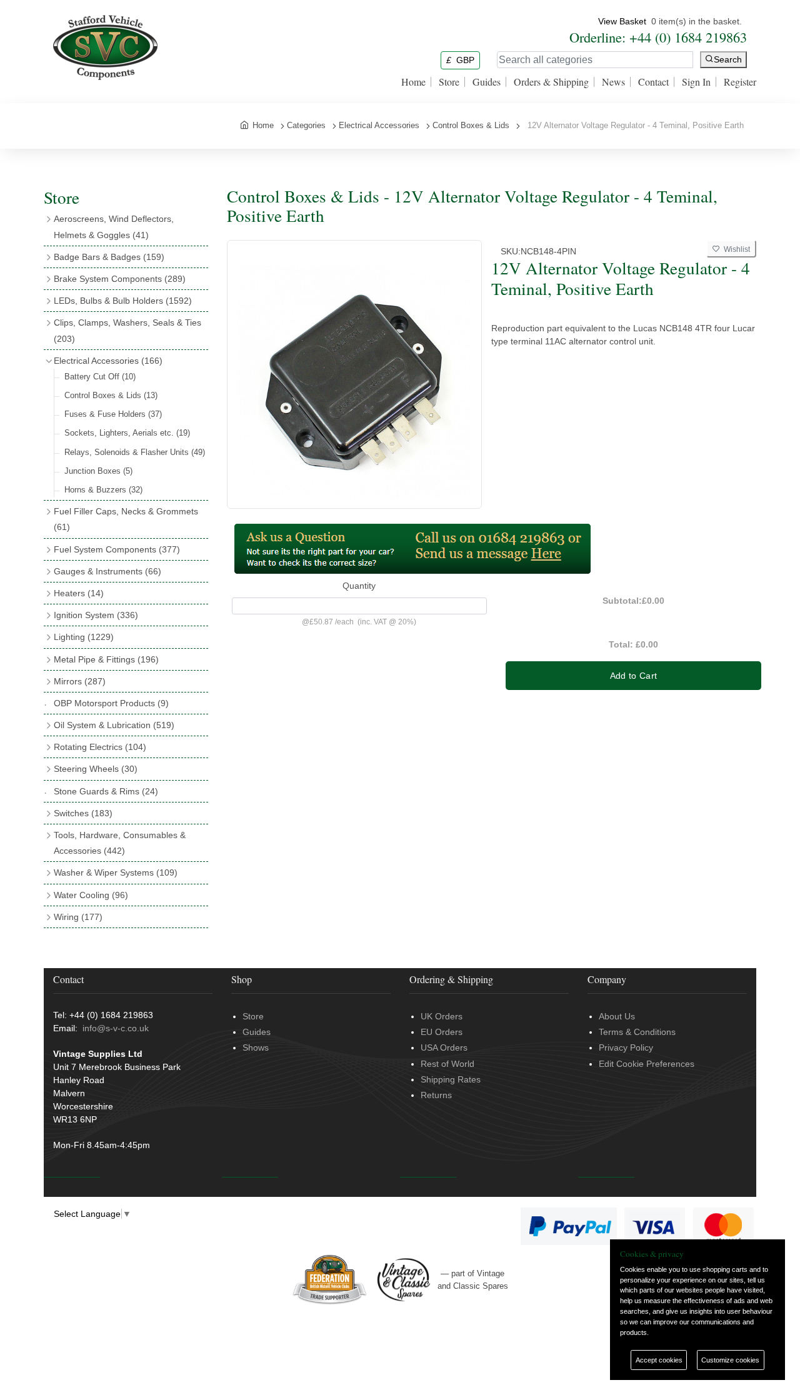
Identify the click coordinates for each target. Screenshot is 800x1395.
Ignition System (96, 615)
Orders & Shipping (551, 82)
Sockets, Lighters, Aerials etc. (127, 433)
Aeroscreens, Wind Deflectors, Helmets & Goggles (114, 226)
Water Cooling (91, 895)
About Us (617, 1016)
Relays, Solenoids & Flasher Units (134, 452)
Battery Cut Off (100, 376)
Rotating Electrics (100, 747)
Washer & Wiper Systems (116, 873)
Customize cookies (730, 1360)
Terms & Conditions (637, 1032)
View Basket (622, 21)
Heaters (79, 593)
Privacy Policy (626, 1047)
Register (740, 82)
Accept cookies (659, 1360)
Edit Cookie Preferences (646, 1064)
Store (449, 82)
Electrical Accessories (108, 361)
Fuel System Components (117, 549)
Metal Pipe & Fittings (106, 659)
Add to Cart (634, 676)
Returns (436, 1095)
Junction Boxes (98, 471)
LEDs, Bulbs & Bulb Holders (123, 301)
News (613, 82)
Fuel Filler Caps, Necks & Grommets (126, 519)
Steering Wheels (96, 769)
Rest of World (447, 1064)
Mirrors (80, 681)
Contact (653, 82)
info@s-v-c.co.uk (115, 1028)
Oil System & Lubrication (114, 725)
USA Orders (444, 1047)
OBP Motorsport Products (111, 703)
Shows (255, 1047)
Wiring (78, 917)
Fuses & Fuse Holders (113, 414)
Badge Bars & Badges (109, 257)
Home (413, 82)
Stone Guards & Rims (106, 791)
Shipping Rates (451, 1079)
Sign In (696, 82)
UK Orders (441, 1016)
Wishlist (735, 249)
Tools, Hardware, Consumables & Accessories (120, 843)
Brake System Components (120, 279)
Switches (83, 813)
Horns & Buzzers (103, 489)
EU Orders (441, 1032)
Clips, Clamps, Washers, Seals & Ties (127, 330)
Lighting (84, 637)
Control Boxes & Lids (111, 395)
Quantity (359, 586)
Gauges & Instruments (107, 571)
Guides (486, 82)
